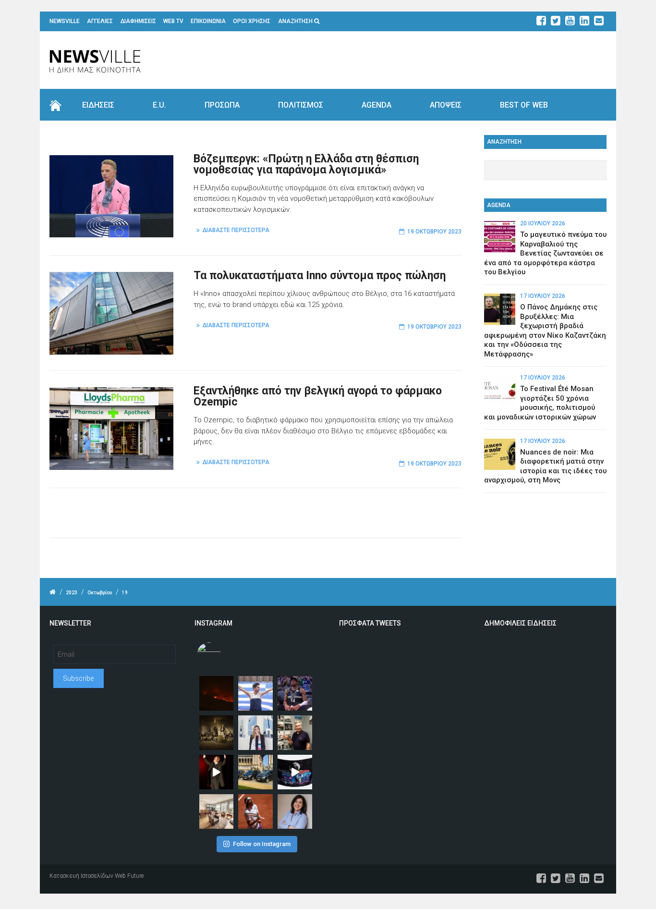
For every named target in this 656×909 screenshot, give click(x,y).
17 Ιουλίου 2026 (542, 296)
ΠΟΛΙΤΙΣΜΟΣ (300, 105)
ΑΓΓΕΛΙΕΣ (100, 21)
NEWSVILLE (64, 21)
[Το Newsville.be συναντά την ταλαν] (255, 732)
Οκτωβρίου (99, 592)
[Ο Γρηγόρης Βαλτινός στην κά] (216, 772)
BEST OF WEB (524, 105)
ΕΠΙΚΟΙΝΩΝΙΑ (208, 21)
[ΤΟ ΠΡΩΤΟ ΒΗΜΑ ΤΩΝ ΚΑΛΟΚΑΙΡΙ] (255, 772)
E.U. (159, 105)
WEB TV (173, 21)
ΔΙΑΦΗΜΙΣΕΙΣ (138, 21)
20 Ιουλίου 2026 (542, 223)
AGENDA (376, 105)
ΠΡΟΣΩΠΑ (222, 105)
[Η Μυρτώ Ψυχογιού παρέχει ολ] (295, 811)
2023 (71, 592)
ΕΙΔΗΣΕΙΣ (98, 105)
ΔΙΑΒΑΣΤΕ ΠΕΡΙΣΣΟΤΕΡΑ (236, 230)
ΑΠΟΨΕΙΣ (446, 105)
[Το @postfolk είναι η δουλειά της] (295, 772)
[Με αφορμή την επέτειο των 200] (216, 732)
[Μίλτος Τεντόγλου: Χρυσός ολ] (255, 693)
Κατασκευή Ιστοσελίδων (81, 875)
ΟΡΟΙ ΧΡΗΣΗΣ (251, 21)
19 (125, 592)
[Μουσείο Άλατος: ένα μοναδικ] (295, 732)
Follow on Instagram (262, 844)
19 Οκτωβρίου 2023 (434, 231)
